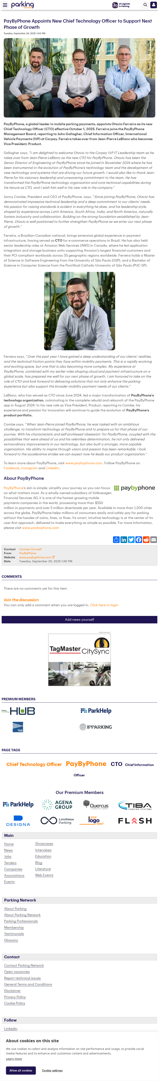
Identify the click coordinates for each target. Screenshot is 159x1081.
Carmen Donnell (30, 549)
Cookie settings (52, 1070)
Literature (43, 869)
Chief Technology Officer (34, 764)
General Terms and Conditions (28, 984)
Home (9, 844)
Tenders (10, 863)
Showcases (44, 843)
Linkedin (10, 1028)
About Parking (15, 908)
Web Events (44, 875)
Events (9, 881)
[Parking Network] (22, 4)
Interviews (43, 850)
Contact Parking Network (24, 965)
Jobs (7, 856)
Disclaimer (12, 991)
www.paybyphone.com (83, 463)
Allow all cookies (21, 1070)
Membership (14, 927)
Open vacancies (17, 971)
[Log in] (153, 5)
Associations (14, 875)
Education (43, 856)
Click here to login (104, 605)
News (8, 850)
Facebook (11, 468)
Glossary (11, 940)
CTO (116, 764)
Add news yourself (79, 619)
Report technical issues (22, 978)
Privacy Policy (15, 997)
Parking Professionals (21, 921)
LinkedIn (52, 468)
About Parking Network (22, 915)
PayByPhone (13, 488)
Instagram (29, 468)
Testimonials (14, 934)
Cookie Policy (14, 1003)
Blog (38, 862)
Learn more (14, 1059)
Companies (13, 869)
